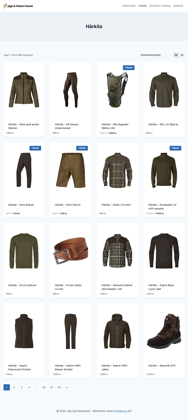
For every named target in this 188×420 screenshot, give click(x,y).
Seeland (178, 5)
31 (51, 387)
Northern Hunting (160, 5)
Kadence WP (124, 411)
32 (59, 387)
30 (44, 387)
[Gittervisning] (176, 55)
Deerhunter (129, 5)
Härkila (143, 5)
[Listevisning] (182, 55)
